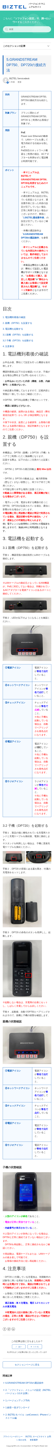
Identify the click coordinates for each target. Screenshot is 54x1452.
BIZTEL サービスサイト (36, 1436)
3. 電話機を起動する (13, 329)
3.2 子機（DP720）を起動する (18, 340)
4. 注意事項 (8, 346)
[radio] (19, 1346)
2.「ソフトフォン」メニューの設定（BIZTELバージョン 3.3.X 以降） (28, 1392)
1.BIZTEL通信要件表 (33, 217)
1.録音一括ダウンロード (17, 1407)
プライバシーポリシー (13, 1436)
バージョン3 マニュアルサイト (37, 5)
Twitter (9, 1329)
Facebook (4, 1329)
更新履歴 (34, 1440)
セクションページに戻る (27, 1364)
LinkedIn (13, 1329)
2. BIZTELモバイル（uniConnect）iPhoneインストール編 (28, 1416)
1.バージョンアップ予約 (17, 1400)
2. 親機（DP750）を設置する (17, 323)
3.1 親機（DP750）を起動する (18, 334)
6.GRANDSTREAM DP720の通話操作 (24, 1383)
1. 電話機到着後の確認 (14, 317)
